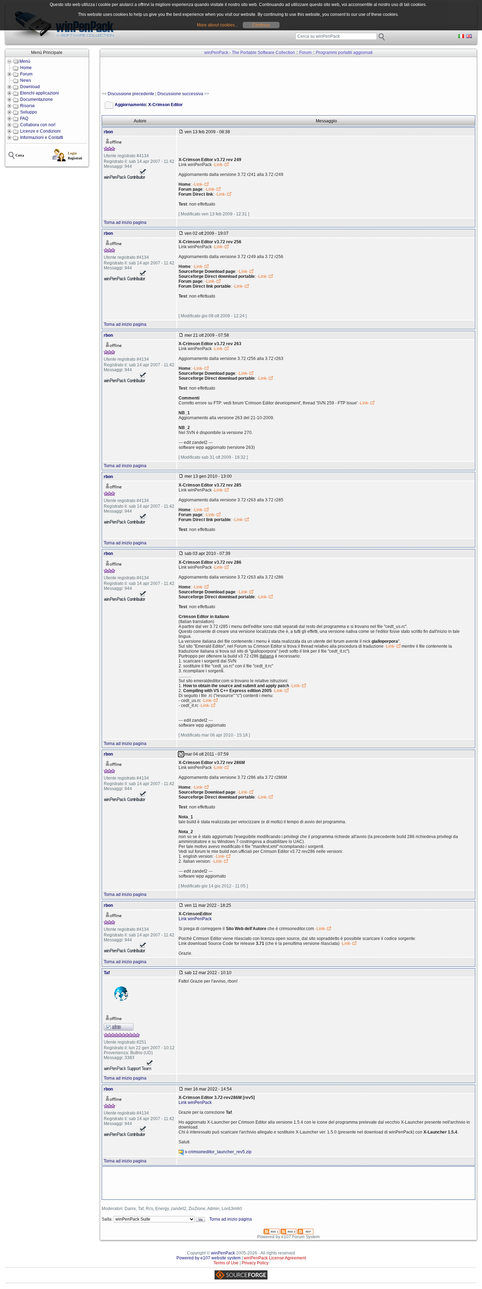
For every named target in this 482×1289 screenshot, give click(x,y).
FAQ (24, 118)
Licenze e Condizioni (40, 131)
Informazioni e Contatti (41, 137)
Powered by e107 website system (208, 1258)
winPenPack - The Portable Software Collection (249, 52)
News (25, 80)
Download (30, 86)
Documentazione (36, 99)
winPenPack (223, 1253)
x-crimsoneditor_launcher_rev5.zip (218, 1151)
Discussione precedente (131, 93)
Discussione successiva (180, 93)
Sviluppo (28, 112)
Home (26, 67)
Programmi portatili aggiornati (344, 52)
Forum (26, 74)
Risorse (27, 105)
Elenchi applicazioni (39, 93)
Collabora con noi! (37, 124)
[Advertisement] (230, 74)
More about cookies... (217, 25)
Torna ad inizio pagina (125, 222)
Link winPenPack (195, 918)
